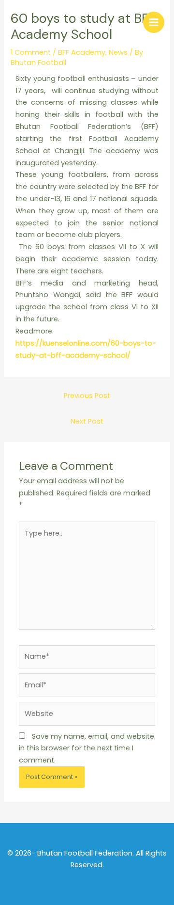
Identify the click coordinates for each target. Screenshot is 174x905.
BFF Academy (81, 52)
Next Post (87, 421)
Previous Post (87, 395)
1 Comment (31, 52)
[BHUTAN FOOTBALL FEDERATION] (22, 22)
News (118, 52)
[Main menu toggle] (153, 22)
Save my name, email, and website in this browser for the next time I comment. (86, 748)
